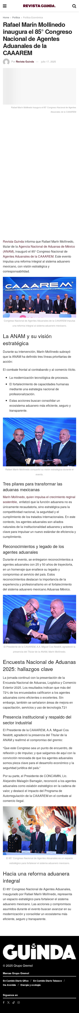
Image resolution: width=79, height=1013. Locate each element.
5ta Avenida (9, 985)
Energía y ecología (31, 985)
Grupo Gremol (23, 965)
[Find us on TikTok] (13, 1002)
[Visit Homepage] (39, 5)
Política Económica (33, 17)
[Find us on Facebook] (3, 1002)
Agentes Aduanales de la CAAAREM (28, 256)
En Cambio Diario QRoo (16, 980)
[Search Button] (74, 5)
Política (16, 17)
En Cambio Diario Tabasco (47, 980)
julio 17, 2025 (48, 61)
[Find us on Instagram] (18, 1002)
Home (6, 17)
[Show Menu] (5, 5)
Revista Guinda (25, 61)
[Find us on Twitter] (8, 1002)
